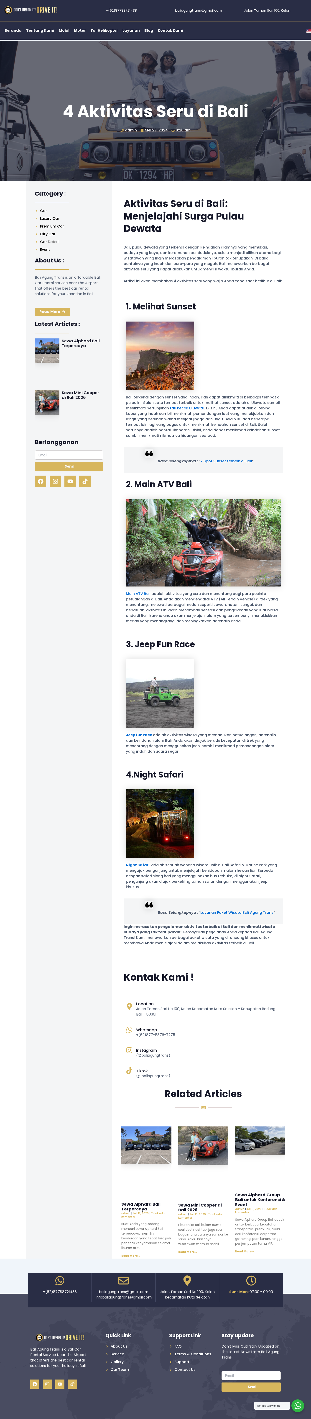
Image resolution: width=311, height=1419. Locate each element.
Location (145, 1004)
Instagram (146, 1050)
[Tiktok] (129, 1070)
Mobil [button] (64, 30)
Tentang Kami (40, 30)
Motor (80, 30)
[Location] (129, 1006)
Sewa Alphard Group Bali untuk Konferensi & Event (260, 1199)
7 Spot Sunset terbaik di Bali (226, 461)
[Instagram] (129, 1050)
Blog (148, 30)
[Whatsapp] (129, 1029)
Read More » (130, 1256)
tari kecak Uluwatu (187, 408)
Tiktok (142, 1071)
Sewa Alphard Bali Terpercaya (81, 343)
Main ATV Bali (138, 593)
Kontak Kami (170, 30)
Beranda (13, 30)
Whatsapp (146, 1030)
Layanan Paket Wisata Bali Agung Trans (236, 912)
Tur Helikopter (104, 30)
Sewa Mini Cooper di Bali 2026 (80, 395)
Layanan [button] (131, 30)
